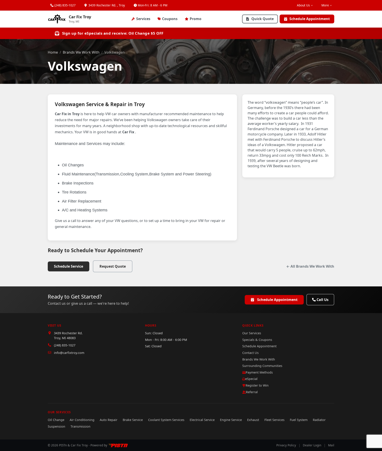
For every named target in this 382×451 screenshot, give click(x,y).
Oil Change (56, 420)
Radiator (319, 420)
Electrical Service (202, 420)
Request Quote (112, 266)
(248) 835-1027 (65, 5)
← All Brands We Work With (310, 266)
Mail (331, 445)
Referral (252, 392)
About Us (303, 5)
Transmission (80, 426)
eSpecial (251, 379)
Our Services (251, 333)
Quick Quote (262, 18)
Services (143, 18)
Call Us (323, 299)
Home (53, 52)
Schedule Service (68, 266)
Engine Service (231, 420)
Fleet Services (274, 420)
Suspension (56, 426)
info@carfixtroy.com (69, 353)
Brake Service (133, 420)
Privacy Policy (286, 445)
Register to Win (257, 385)
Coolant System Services (166, 420)
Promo (195, 18)
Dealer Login (312, 445)
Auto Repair (108, 420)
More (325, 5)
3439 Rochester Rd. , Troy (106, 5)
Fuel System (299, 420)
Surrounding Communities (262, 366)
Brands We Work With (81, 52)
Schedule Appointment (309, 18)
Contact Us (250, 353)
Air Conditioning (82, 420)
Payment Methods (259, 372)
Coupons (170, 18)
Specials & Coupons (257, 340)
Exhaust (253, 420)
